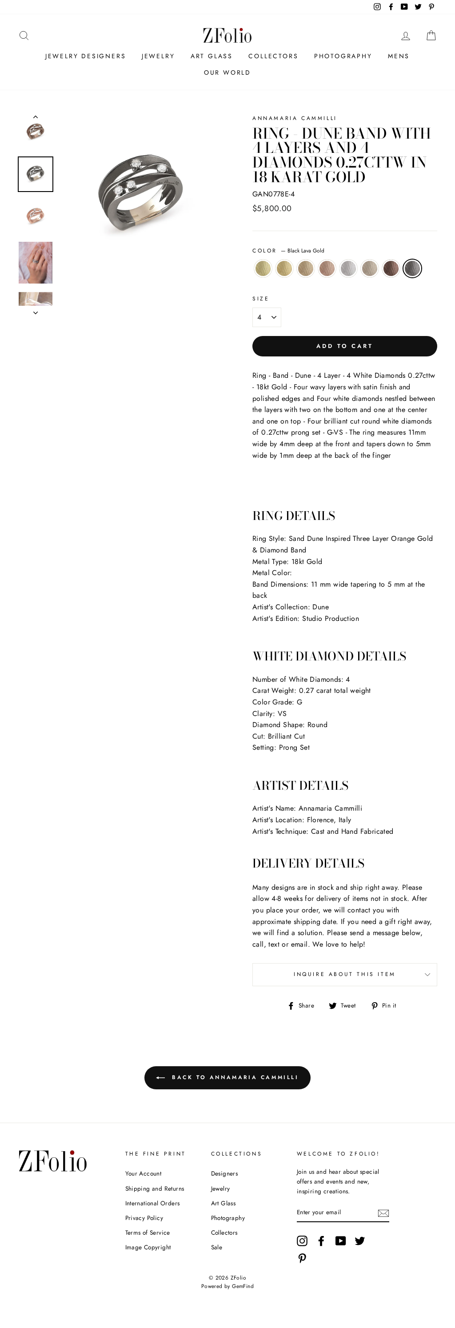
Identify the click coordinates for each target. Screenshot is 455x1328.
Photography (343, 56)
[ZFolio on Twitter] (360, 1241)
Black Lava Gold (412, 268)
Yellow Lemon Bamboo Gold (263, 268)
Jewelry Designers (85, 56)
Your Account (143, 1173)
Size (260, 299)
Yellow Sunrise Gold (284, 268)
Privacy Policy (144, 1217)
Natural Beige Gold (370, 268)
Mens (399, 56)
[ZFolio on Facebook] (321, 1241)
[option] (141, 195)
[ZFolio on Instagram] (302, 1241)
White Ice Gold (348, 268)
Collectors (273, 56)
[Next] (35, 310)
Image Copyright (148, 1247)
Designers (224, 1173)
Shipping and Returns (154, 1188)
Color (288, 251)
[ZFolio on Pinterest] (302, 1258)
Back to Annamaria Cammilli (233, 1077)
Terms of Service (147, 1232)
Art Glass (212, 56)
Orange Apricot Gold (306, 268)
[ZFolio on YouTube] (340, 1241)
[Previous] (35, 118)
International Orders (152, 1203)
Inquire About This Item (345, 974)
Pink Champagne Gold (327, 268)
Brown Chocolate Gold (391, 268)
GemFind (243, 1286)
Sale (217, 1247)
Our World (227, 72)
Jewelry (158, 56)
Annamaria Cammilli (294, 118)
